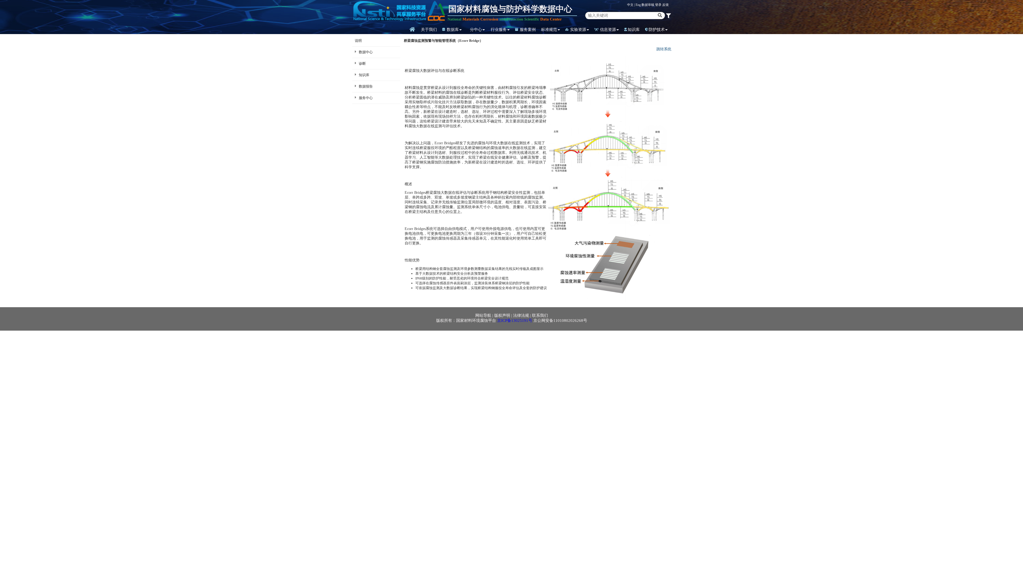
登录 (658, 5)
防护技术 (657, 29)
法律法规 (521, 315)
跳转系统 (663, 49)
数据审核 (648, 5)
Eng (638, 5)
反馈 (665, 5)
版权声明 (502, 315)
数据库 (452, 29)
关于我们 (429, 29)
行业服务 (499, 29)
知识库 (634, 29)
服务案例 (527, 29)
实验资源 (577, 29)
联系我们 (540, 315)
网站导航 (483, 315)
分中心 (476, 29)
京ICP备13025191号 (514, 320)
